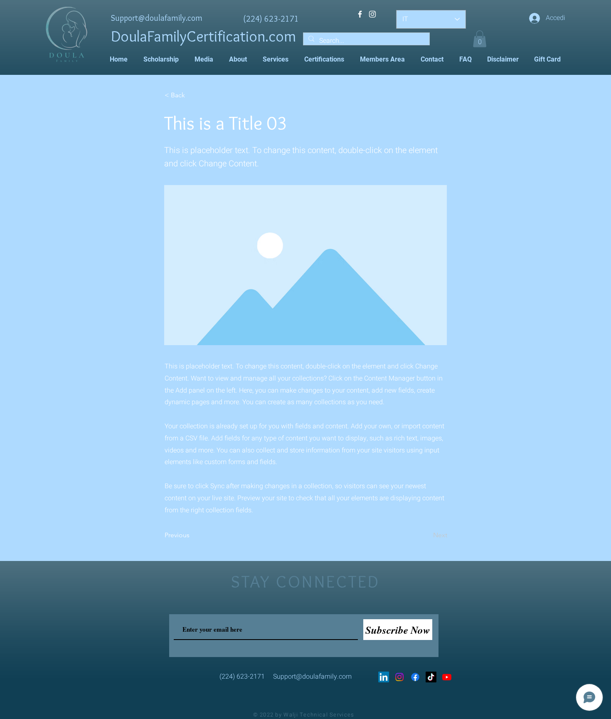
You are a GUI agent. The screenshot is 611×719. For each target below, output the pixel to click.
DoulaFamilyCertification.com (203, 36)
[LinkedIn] (383, 677)
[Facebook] (415, 677)
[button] (480, 38)
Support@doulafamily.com (156, 18)
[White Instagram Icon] (372, 14)
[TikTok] (431, 677)
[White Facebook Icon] (360, 14)
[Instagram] (399, 677)
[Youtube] (446, 677)
